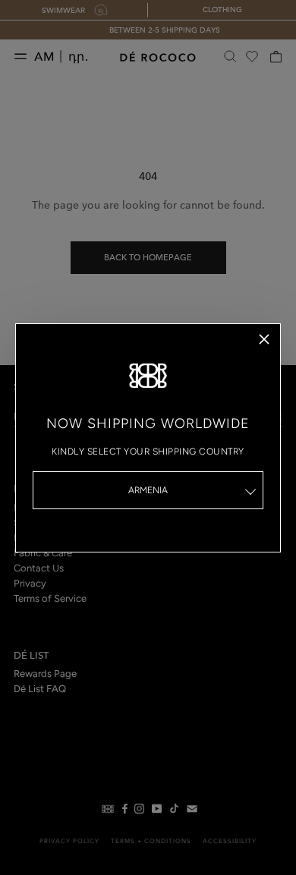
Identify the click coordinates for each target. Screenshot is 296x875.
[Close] (264, 339)
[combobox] (148, 490)
